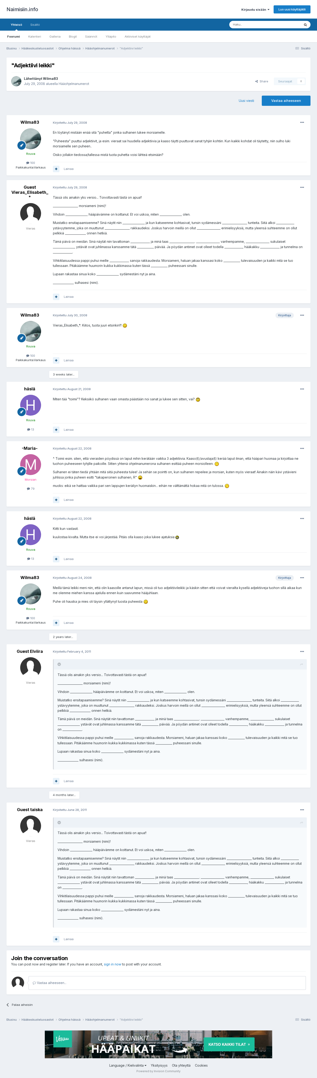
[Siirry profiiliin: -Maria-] (30, 464)
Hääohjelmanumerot (74, 84)
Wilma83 (50, 79)
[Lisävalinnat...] (302, 122)
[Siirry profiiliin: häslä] (30, 405)
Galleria (55, 36)
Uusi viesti (246, 101)
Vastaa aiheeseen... (51, 983)
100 (32, 163)
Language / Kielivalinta (127, 1065)
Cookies (201, 1065)
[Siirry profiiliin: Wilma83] (16, 81)
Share (263, 81)
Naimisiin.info (22, 9)
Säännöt (91, 36)
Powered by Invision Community (158, 1071)
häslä (29, 388)
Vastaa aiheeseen (286, 101)
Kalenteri (34, 36)
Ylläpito (111, 36)
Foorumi (13, 36)
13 (32, 429)
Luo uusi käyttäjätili (292, 9)
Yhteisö (16, 24)
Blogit (73, 36)
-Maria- (30, 448)
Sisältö (35, 24)
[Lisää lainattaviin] (56, 169)
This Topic (286, 24)
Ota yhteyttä (181, 1065)
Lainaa (69, 169)
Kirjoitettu (70, 122)
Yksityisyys (159, 1065)
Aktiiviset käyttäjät (138, 36)
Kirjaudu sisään (254, 9)
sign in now (112, 964)
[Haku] (305, 24)
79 (32, 488)
